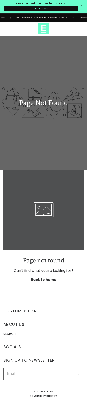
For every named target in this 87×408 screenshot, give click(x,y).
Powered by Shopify (43, 396)
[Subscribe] (78, 374)
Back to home (43, 279)
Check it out (41, 8)
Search (9, 334)
